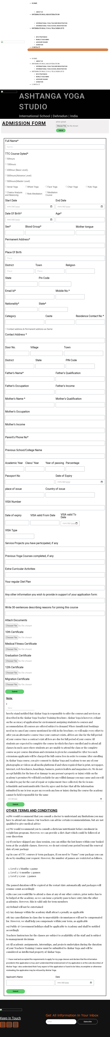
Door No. (10, 347)
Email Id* (10, 290)
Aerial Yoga (12, 186)
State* (42, 303)
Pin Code (44, 278)
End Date (61, 200)
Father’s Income (65, 386)
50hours (11, 158)
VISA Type (11, 530)
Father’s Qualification (68, 373)
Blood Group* (33, 226)
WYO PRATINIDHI (41, 37)
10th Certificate (14, 632)
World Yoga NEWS (42, 39)
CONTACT (36, 47)
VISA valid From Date (42, 515)
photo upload (61, 122)
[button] (68, 49)
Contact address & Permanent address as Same (30, 329)
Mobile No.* (63, 290)
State (8, 278)
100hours (11, 164)
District (9, 265)
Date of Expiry (64, 475)
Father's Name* (14, 373)
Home (34, 58)
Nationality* (12, 303)
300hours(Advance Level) (19, 175)
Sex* (8, 226)
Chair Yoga (73, 186)
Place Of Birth (13, 252)
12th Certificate (14, 667)
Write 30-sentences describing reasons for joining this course (41, 607)
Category (10, 316)
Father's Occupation (17, 386)
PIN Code (71, 360)
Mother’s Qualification (69, 398)
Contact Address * (16, 334)
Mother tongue (84, 226)
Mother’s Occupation (17, 411)
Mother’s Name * (15, 398)
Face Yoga (52, 186)
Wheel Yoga (33, 186)
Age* (59, 213)
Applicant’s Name (14, 977)
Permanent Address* (17, 239)
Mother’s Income (15, 424)
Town (38, 265)
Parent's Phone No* (16, 437)
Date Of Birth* (13, 213)
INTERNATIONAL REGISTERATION (46, 14)
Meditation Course (51, 193)
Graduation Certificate (18, 655)
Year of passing (55, 463)
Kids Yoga (92, 186)
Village (34, 347)
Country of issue (55, 489)
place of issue (13, 489)
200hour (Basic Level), (17, 170)
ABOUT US (39, 61)
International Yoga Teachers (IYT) (48, 28)
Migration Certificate (17, 679)
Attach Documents (16, 620)
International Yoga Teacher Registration (51, 23)
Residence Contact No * (90, 316)
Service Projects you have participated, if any (31, 543)
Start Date (11, 200)
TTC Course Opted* (16, 153)
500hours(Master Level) (18, 181)
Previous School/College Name (23, 450)
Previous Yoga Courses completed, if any (29, 556)
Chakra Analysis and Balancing (13, 193)
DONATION (39, 82)
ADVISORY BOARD (42, 42)
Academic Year (14, 463)
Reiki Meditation (34, 193)
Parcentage (72, 463)
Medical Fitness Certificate (21, 643)
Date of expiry (13, 515)
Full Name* (11, 141)
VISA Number (13, 501)
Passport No (12, 475)
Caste (49, 316)
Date (58, 977)
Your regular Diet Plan (18, 581)
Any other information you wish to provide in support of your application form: (51, 594)
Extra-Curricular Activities (20, 569)
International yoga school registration (51, 69)
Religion (70, 265)
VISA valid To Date (68, 516)
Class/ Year (32, 463)
